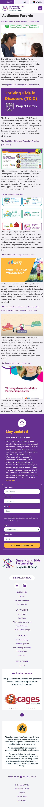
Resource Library (22, 600)
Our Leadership (22, 640)
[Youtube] (16, 585)
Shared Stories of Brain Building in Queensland (20, 21)
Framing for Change (22, 630)
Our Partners (22, 651)
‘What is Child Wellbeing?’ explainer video (18, 255)
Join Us (22, 665)
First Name (8, 487)
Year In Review (22, 626)
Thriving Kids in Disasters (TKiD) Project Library (20, 85)
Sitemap (22, 793)
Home (22, 596)
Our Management (22, 644)
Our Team (22, 655)
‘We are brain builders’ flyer (12, 194)
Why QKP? (22, 614)
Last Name (8, 497)
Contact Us (22, 604)
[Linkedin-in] (24, 585)
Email (6, 506)
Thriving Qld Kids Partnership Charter (16, 363)
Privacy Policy (22, 797)
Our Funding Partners (22, 647)
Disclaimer (22, 800)
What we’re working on (22, 622)
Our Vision (22, 618)
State (6, 525)
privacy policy (10, 480)
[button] (4, 699)
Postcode (8, 535)
